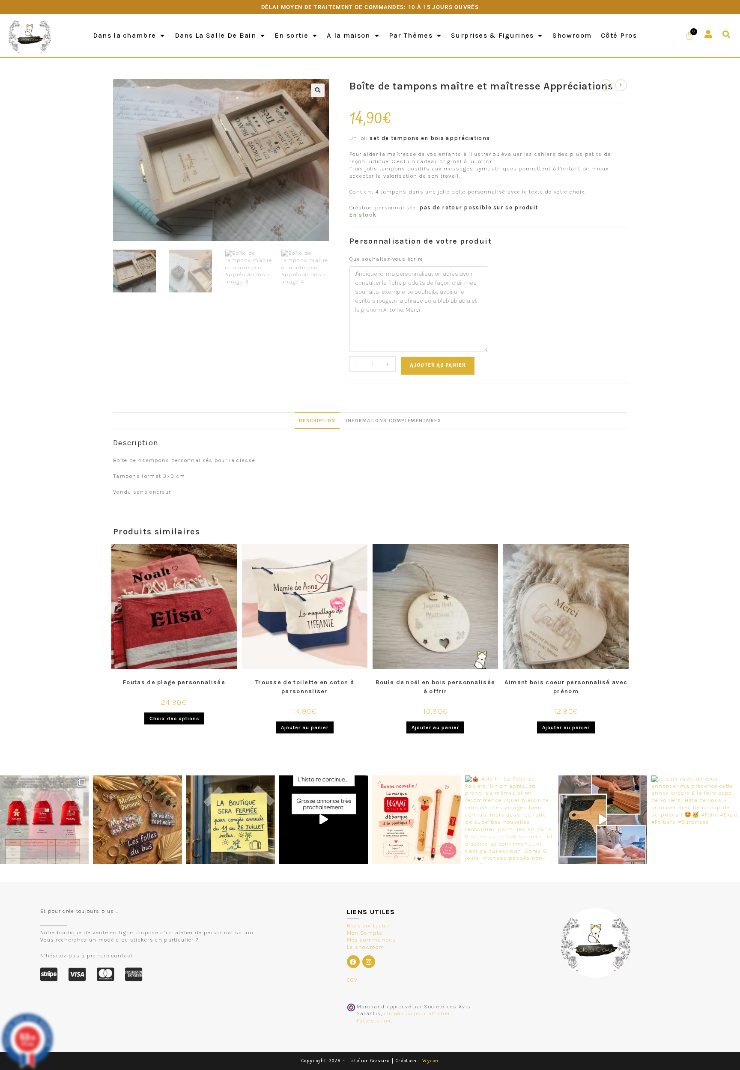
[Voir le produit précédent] (606, 85)
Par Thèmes (411, 35)
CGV (352, 980)
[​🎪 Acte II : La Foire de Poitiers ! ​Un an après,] (509, 819)
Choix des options (174, 718)
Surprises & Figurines (492, 35)
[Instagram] (368, 961)
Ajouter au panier (438, 365)
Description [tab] (317, 420)
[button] (726, 34)
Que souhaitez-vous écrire (386, 259)
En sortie (291, 35)
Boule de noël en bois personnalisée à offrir (435, 687)
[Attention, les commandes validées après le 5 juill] (230, 819)
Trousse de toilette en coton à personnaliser (304, 687)
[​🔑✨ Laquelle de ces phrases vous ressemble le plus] (137, 819)
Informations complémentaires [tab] (393, 420)
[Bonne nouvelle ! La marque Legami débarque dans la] (416, 819)
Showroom (571, 35)
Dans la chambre (124, 35)
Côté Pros (619, 35)
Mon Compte (364, 933)
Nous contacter (368, 925)
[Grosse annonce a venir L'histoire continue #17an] (323, 819)
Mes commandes (371, 939)
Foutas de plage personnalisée (174, 682)
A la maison (348, 35)
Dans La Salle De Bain (215, 35)
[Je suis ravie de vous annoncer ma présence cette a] (695, 819)
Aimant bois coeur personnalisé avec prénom (566, 687)
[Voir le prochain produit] (621, 85)
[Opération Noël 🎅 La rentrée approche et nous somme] (44, 819)
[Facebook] (353, 961)
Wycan (430, 1061)
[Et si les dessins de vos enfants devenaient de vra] (602, 819)
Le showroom (365, 947)
